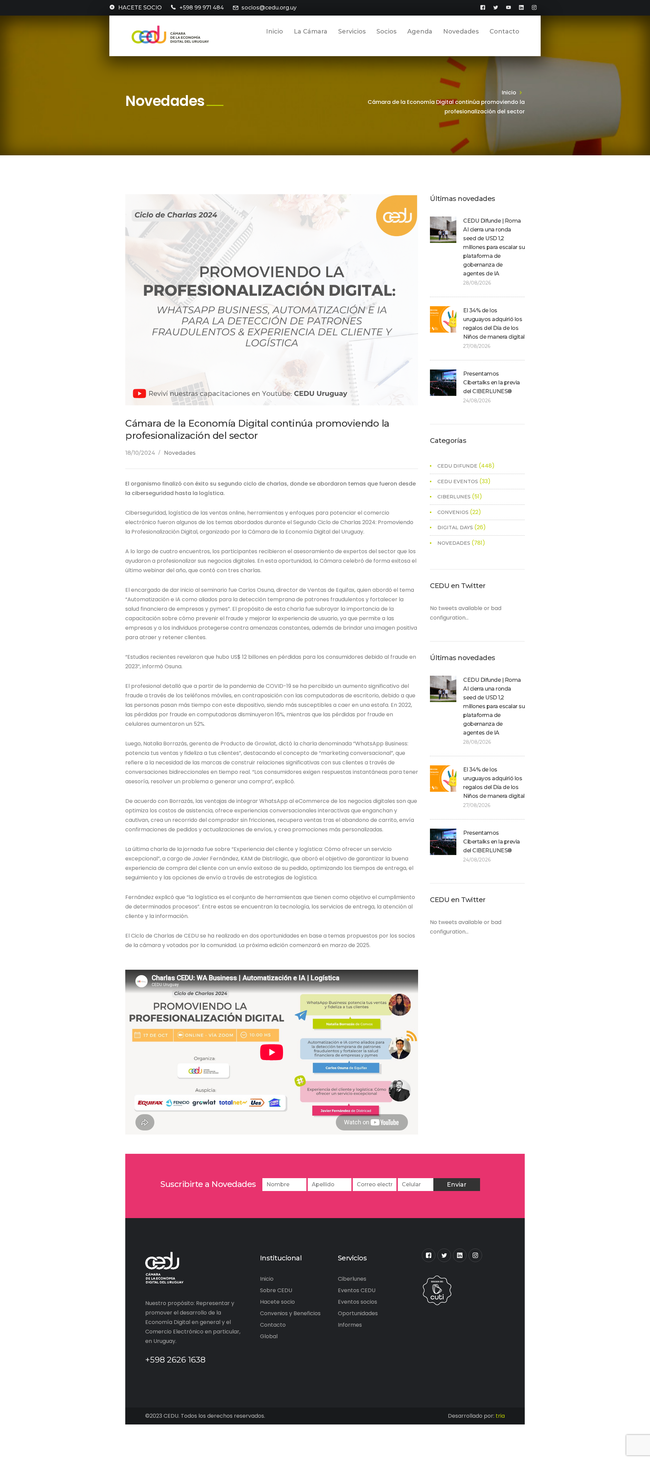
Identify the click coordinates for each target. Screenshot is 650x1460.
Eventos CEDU (356, 1290)
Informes (350, 1325)
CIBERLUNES (454, 497)
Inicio (509, 92)
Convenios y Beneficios (290, 1313)
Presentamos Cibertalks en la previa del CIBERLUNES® (491, 382)
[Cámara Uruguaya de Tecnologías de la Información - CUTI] (437, 1290)
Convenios (453, 512)
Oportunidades (358, 1313)
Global (269, 1336)
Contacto (273, 1325)
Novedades (180, 453)
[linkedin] (460, 1255)
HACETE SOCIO (140, 7)
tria (500, 1416)
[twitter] (444, 1255)
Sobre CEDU (276, 1290)
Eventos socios (357, 1302)
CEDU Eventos (457, 481)
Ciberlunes (352, 1279)
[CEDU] (169, 35)
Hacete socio (277, 1302)
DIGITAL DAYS (455, 527)
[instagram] (475, 1255)
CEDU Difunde (457, 466)
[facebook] (428, 1255)
